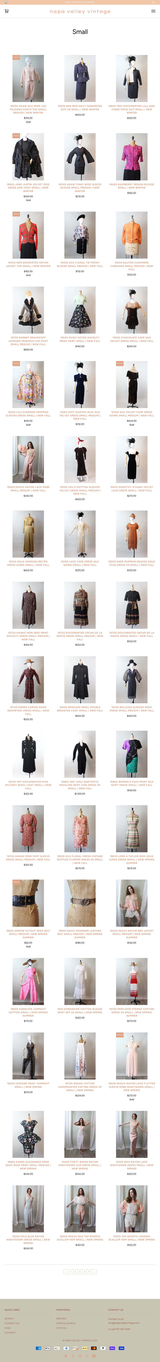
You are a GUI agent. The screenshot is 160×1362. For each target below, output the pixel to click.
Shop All (61, 1328)
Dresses (61, 1318)
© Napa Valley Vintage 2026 (80, 1340)
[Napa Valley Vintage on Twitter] (66, 1356)
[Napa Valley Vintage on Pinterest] (87, 1356)
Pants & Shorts (65, 1323)
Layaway (10, 1332)
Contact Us (12, 1323)
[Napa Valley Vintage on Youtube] (94, 1356)
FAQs (8, 1328)
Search (9, 1318)
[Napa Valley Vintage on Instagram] (80, 1356)
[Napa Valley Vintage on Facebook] (73, 1356)
